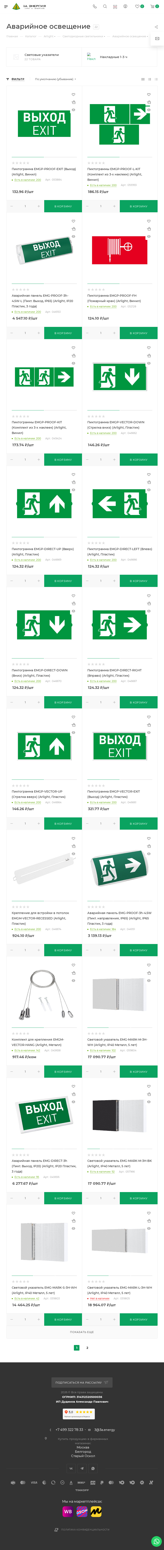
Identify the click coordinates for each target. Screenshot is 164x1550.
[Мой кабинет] (125, 7)
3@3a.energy (104, 1430)
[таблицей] (156, 79)
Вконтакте (71, 1468)
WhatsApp (93, 1468)
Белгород (83, 1452)
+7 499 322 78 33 (69, 1430)
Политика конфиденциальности (85, 1529)
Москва (83, 1447)
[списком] (149, 79)
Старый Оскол (83, 1456)
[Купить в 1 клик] (73, 102)
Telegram (82, 1468)
